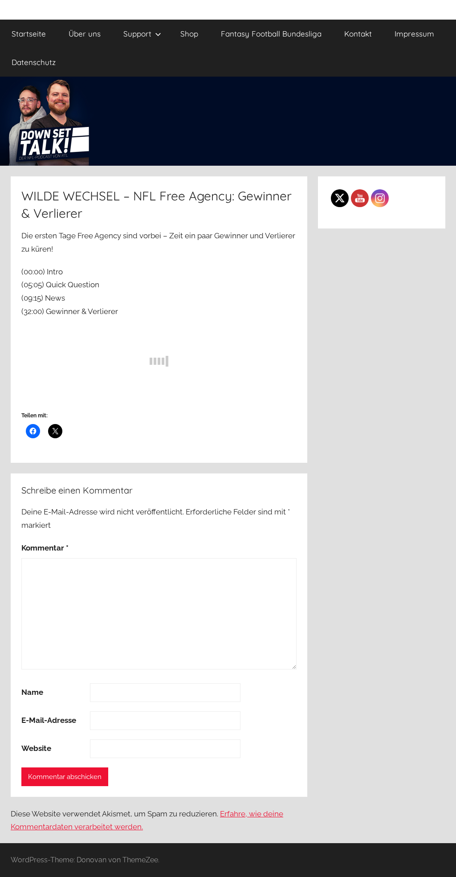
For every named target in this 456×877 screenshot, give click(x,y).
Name (32, 692)
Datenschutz (34, 62)
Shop (189, 33)
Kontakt (358, 33)
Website (36, 748)
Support (137, 33)
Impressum (414, 33)
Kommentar (45, 547)
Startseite (29, 33)
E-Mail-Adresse (48, 720)
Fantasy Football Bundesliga (271, 33)
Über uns (85, 33)
